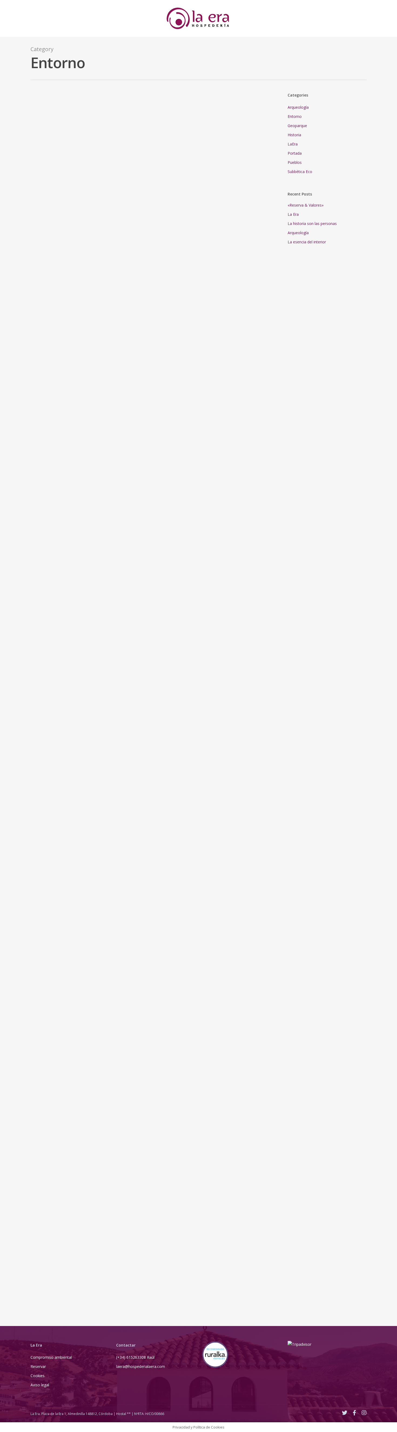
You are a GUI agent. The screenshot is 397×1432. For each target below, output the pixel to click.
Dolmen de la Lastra (95, 381)
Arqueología (43, 132)
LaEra (293, 144)
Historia (294, 134)
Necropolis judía (92, 388)
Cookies (38, 1375)
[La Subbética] (175, 1046)
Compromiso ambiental (51, 1357)
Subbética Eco (44, 915)
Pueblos (295, 162)
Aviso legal (40, 1384)
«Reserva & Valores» (306, 205)
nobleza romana (252, 296)
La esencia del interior (307, 241)
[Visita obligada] (175, 599)
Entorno (37, 137)
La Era (293, 214)
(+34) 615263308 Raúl (135, 1357)
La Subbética (99, 873)
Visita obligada (102, 418)
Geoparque (43, 453)
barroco (229, 317)
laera (42, 126)
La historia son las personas (312, 223)
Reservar (38, 1366)
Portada (51, 137)
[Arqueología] (175, 261)
